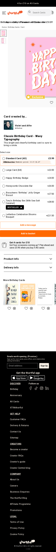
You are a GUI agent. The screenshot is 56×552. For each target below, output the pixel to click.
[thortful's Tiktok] (36, 389)
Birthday (5, 22)
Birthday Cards (13, 27)
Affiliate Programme (20, 504)
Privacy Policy (17, 528)
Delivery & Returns (19, 425)
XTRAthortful (16, 407)
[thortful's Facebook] (31, 389)
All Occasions (38, 22)
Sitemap (14, 437)
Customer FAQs (18, 419)
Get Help (15, 414)
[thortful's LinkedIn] (47, 389)
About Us (14, 479)
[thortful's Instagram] (42, 389)
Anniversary (12, 22)
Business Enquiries (20, 492)
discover (15, 383)
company (15, 474)
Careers (14, 485)
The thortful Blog (18, 498)
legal (13, 516)
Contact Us (15, 431)
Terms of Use (17, 522)
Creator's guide (17, 461)
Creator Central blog (20, 468)
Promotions (16, 510)
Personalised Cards (30, 22)
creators (15, 444)
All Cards (14, 401)
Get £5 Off (47, 22)
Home (4, 27)
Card (22, 27)
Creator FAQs (17, 455)
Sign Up (44, 366)
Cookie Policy (17, 534)
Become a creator (19, 449)
